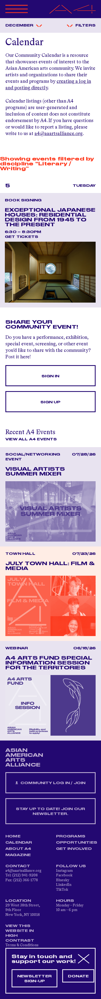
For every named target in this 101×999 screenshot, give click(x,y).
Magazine (18, 855)
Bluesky (62, 880)
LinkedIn (63, 885)
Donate (78, 976)
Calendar (18, 842)
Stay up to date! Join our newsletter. (50, 811)
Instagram (64, 871)
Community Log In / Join (52, 783)
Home (12, 836)
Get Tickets (21, 236)
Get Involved (74, 848)
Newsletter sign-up (34, 979)
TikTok (62, 890)
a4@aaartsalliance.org (58, 133)
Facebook (64, 875)
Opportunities (76, 842)
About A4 (18, 848)
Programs (71, 836)
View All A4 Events (31, 439)
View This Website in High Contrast (19, 933)
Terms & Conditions (22, 945)
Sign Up (50, 402)
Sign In (50, 376)
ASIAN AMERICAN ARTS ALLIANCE (24, 757)
